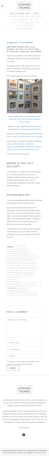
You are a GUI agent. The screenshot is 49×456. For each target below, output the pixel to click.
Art (36, 13)
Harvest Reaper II (14, 129)
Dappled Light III (35, 129)
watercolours (29, 293)
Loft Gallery (29, 270)
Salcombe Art (20, 13)
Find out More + (24, 428)
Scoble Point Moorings (33, 126)
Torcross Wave (24, 122)
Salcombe (12, 279)
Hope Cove (24, 129)
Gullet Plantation (29, 116)
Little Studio (14, 270)
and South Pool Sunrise (18, 251)
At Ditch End (15, 136)
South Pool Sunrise (27, 136)
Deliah (38, 116)
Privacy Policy (41, 453)
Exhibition (29, 42)
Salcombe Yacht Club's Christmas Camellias (22, 285)
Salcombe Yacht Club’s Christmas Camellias (24, 119)
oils (10, 274)
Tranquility (38, 136)
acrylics (19, 246)
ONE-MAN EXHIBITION (24, 274)
